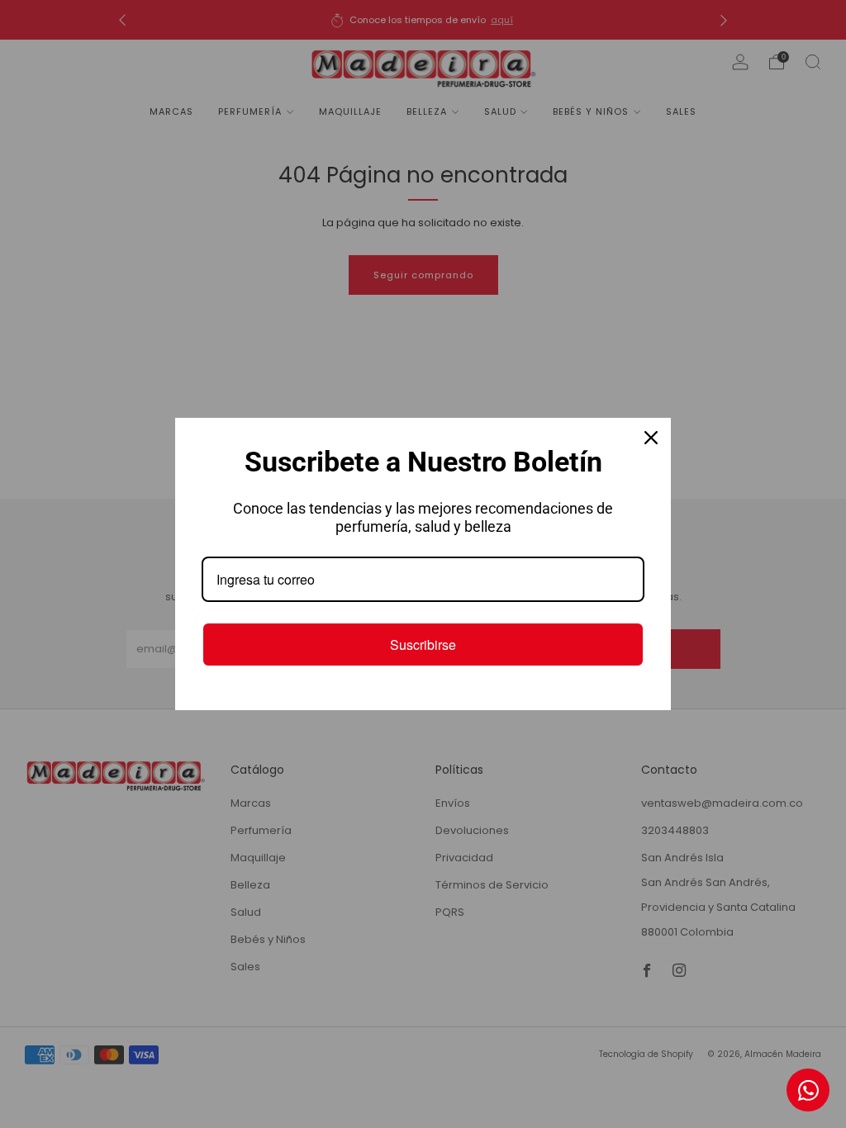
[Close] (651, 437)
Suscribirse (423, 644)
